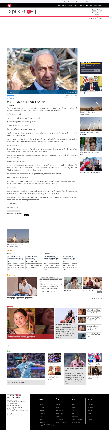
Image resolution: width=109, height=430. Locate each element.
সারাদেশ (69, 6)
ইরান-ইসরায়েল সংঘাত (13, 211)
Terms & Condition (77, 419)
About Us (42, 422)
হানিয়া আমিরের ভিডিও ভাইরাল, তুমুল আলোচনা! (94, 311)
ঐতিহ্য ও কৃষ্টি (59, 414)
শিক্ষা (87, 6)
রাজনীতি (42, 410)
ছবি (89, 417)
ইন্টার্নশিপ (90, 408)
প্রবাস (41, 417)
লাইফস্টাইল (11, 275)
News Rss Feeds (76, 422)
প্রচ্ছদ (59, 6)
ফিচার (73, 408)
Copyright (42, 425)
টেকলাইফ (58, 417)
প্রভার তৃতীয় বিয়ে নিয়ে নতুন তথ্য (93, 335)
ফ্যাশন (73, 404)
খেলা (95, 6)
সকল (99, 6)
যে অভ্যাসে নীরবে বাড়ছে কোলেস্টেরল (49, 286)
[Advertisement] (54, 33)
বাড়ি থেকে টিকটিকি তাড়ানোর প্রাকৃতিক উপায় (51, 284)
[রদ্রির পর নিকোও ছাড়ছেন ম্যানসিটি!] (26, 365)
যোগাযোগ (90, 404)
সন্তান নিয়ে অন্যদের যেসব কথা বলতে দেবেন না (51, 281)
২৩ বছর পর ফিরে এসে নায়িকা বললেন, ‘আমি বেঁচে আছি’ (93, 328)
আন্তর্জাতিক (81, 6)
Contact (90, 419)
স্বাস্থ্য (91, 6)
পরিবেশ (90, 410)
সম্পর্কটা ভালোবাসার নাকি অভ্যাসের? (49, 277)
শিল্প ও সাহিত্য (60, 410)
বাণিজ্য (75, 6)
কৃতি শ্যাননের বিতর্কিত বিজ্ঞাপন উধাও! (93, 319)
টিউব (89, 414)
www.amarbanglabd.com (20, 411)
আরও (99, 292)
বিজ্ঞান (41, 420)
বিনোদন (10, 307)
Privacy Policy (59, 419)
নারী (73, 414)
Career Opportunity (61, 422)
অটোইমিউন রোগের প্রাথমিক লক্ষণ (48, 289)
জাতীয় (64, 6)
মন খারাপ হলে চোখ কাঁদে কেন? (48, 291)
